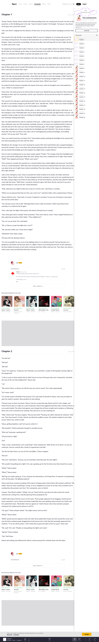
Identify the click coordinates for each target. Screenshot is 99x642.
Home (20, 4)
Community (37, 4)
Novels (31, 4)
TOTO (17, 272)
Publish (84, 4)
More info (9, 634)
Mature (44, 4)
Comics (25, 4)
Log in (78, 4)
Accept (87, 634)
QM (17, 262)
